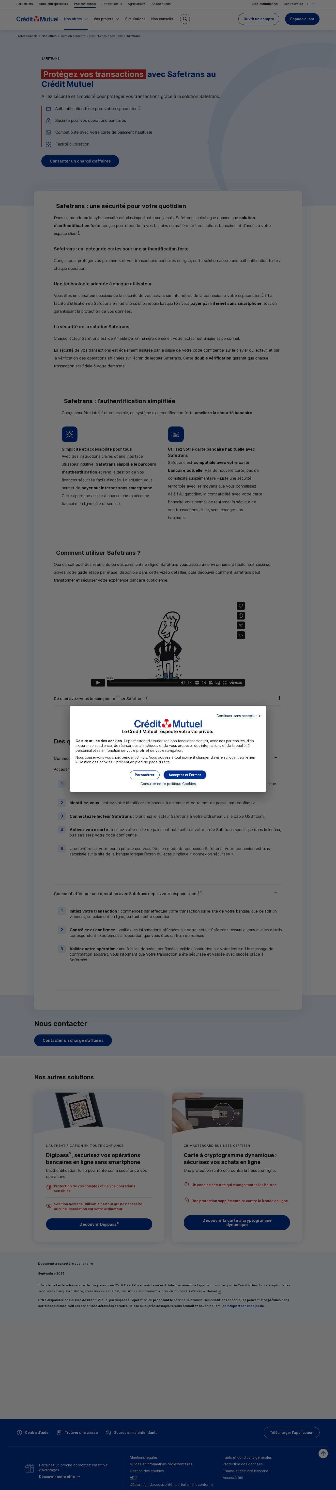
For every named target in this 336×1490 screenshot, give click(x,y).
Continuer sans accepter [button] (236, 716)
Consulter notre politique (168, 784)
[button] (185, 774)
